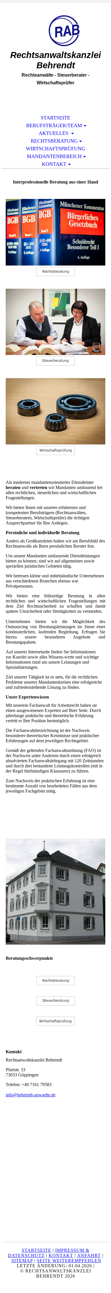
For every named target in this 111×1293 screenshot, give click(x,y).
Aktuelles (54, 133)
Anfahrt (89, 1255)
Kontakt (54, 164)
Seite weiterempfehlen (69, 1260)
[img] (55, 30)
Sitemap (22, 1260)
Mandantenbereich (54, 156)
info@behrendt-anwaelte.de (31, 1094)
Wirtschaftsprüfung (55, 148)
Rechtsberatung (54, 141)
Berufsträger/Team (54, 125)
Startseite (55, 118)
